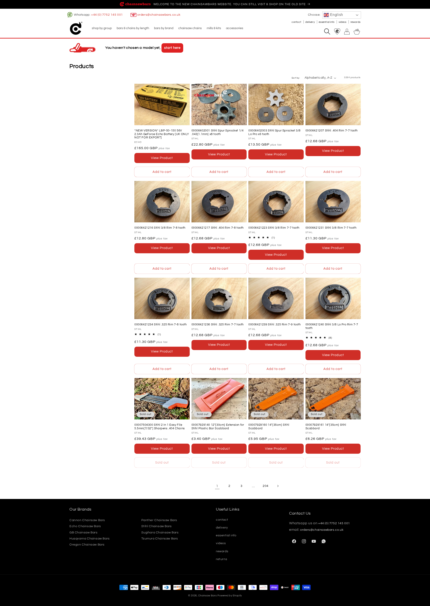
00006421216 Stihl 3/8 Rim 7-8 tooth (159, 227)
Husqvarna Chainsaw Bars (89, 538)
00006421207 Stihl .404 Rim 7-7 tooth (331, 130)
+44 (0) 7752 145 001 (107, 14)
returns (221, 559)
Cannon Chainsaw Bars (87, 520)
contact (297, 22)
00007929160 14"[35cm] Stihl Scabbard (268, 426)
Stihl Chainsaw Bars (156, 526)
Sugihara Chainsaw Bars (160, 532)
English (336, 15)
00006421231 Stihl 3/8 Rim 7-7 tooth (331, 227)
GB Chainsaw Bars (83, 532)
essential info (327, 22)
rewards (355, 22)
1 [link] (217, 486)
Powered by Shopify (229, 595)
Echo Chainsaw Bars (85, 526)
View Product (162, 158)
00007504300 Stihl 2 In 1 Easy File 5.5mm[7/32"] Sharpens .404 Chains (159, 426)
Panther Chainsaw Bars (159, 520)
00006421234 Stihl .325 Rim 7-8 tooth (160, 324)
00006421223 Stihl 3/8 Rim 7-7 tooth (273, 227)
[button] (101, 28)
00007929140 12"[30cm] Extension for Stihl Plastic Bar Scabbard (217, 426)
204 (266, 486)
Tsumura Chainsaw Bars (159, 538)
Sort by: (296, 78)
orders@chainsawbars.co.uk (159, 14)
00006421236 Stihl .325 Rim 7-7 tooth (217, 324)
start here (172, 47)
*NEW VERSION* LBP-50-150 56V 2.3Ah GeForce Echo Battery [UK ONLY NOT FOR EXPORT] (161, 134)
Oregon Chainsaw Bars (87, 544)
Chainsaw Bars (207, 595)
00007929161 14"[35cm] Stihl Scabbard (325, 426)
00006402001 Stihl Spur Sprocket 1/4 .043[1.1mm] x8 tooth (217, 132)
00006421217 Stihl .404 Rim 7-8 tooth (217, 227)
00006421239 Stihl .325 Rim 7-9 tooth (274, 324)
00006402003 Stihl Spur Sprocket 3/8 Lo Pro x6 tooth (274, 132)
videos (343, 22)
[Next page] (278, 486)
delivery (310, 22)
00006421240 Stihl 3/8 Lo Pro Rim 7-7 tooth (331, 326)
